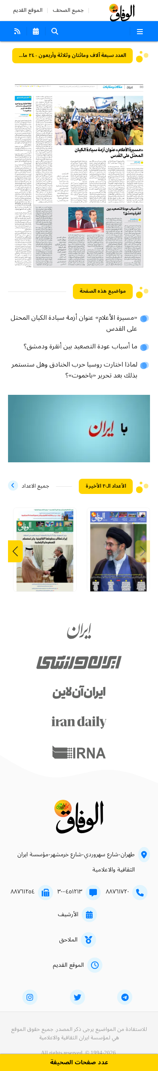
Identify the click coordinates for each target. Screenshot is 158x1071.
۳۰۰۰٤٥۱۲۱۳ (69, 892)
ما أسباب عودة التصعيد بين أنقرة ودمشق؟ (80, 346)
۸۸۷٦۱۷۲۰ (117, 892)
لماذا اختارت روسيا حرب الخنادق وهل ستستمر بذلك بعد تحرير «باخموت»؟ (74, 370)
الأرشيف (68, 914)
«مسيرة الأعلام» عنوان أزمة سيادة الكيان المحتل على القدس (74, 324)
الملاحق (68, 940)
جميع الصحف (68, 10)
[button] (15, 551)
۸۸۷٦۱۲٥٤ (23, 892)
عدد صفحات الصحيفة (79, 1063)
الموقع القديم (28, 10)
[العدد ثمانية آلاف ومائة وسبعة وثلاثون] (44, 553)
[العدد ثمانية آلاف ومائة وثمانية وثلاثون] (118, 553)
